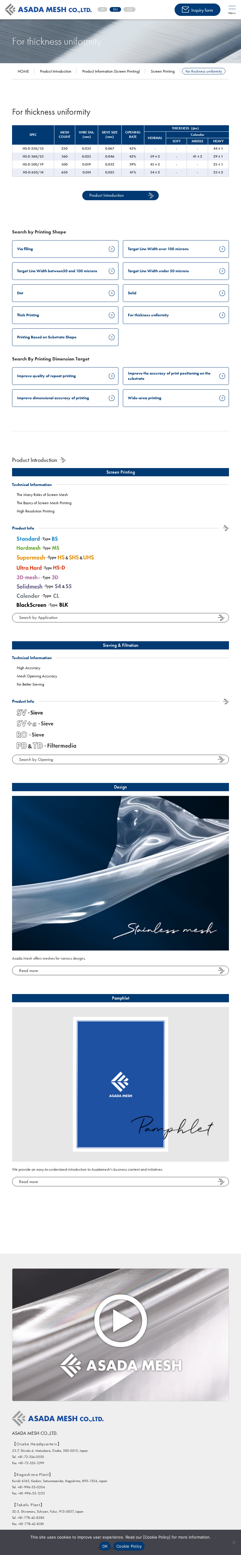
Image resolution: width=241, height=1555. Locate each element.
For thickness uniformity (148, 315)
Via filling (25, 248)
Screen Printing (120, 472)
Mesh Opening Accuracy (37, 676)
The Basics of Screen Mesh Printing (44, 502)
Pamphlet (120, 998)
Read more (28, 970)
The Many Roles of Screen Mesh (42, 494)
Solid (132, 292)
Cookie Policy (129, 1546)
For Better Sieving (30, 684)
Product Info (23, 528)
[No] (234, 1542)
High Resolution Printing (35, 511)
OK (105, 1546)
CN (129, 9)
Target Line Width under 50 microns (158, 270)
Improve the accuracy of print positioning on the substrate (169, 375)
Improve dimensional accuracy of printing (53, 397)
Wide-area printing (144, 397)
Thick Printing (28, 315)
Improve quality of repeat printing (46, 375)
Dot (20, 292)
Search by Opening (36, 759)
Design (120, 787)
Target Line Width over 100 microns (158, 248)
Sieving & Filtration (120, 645)
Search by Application (38, 617)
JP (102, 9)
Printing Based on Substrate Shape (46, 337)
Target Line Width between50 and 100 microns (57, 270)
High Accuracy (28, 667)
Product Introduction (106, 195)
